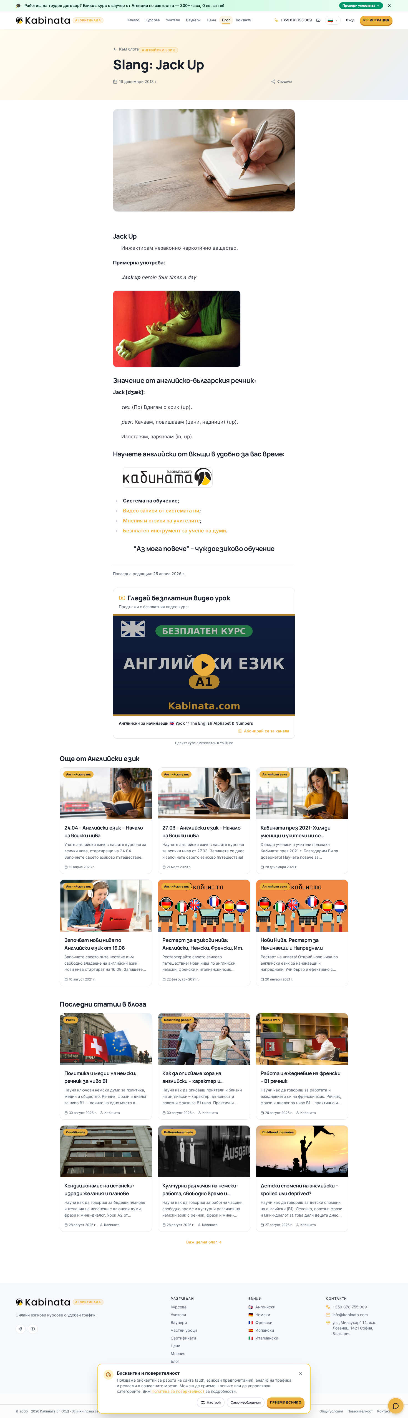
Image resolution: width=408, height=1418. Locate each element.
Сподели (284, 81)
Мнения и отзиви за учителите (161, 521)
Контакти (243, 20)
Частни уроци (184, 1330)
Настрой (214, 1402)
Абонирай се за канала (266, 731)
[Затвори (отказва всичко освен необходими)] (300, 1373)
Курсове (152, 20)
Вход (350, 20)
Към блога (129, 49)
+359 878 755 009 (350, 1307)
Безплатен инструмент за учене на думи (174, 531)
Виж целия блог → (204, 1242)
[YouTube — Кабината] (318, 20)
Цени (211, 20)
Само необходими (246, 1402)
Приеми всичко (285, 1402)
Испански (261, 1330)
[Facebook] (21, 1329)
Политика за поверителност (178, 1391)
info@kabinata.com (350, 1314)
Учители (173, 20)
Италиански (263, 1338)
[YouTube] (33, 1329)
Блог (226, 20)
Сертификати (183, 1338)
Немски (259, 1314)
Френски (260, 1322)
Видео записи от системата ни (161, 511)
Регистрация (376, 20)
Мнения (178, 1353)
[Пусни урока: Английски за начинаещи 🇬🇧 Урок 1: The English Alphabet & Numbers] (204, 665)
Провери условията (358, 5)
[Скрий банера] (389, 5)
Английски (261, 1307)
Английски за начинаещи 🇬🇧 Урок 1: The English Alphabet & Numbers (186, 723)
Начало (133, 20)
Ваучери (193, 20)
